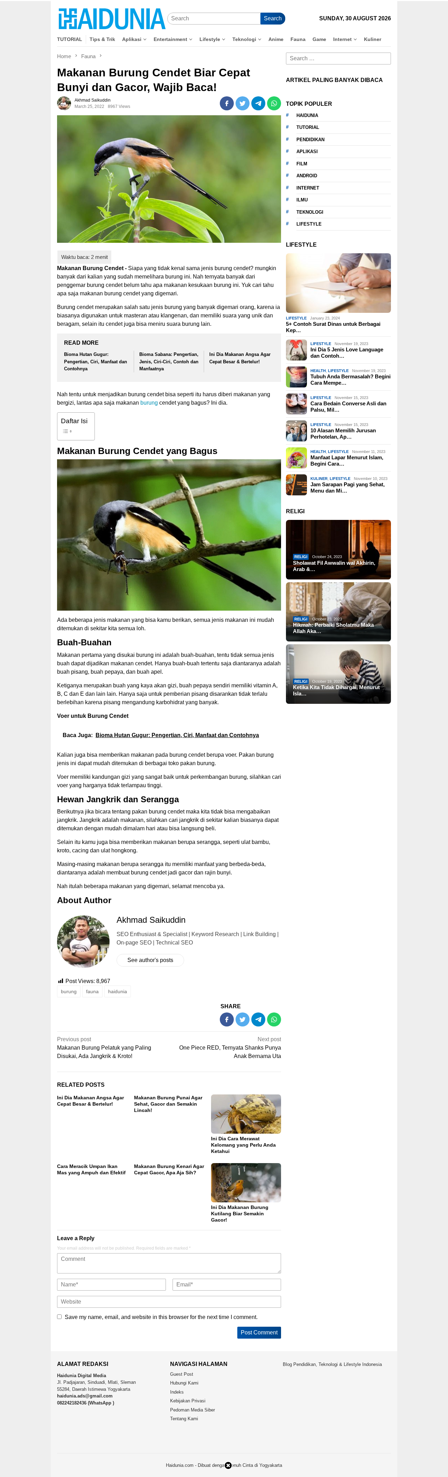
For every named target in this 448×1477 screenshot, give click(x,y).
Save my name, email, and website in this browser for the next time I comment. (161, 1317)
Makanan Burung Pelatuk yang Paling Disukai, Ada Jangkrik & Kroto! (104, 1047)
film (301, 163)
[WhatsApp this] (274, 103)
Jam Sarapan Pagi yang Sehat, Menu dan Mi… (347, 488)
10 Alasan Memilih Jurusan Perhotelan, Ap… (343, 434)
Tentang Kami (184, 1418)
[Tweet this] (243, 103)
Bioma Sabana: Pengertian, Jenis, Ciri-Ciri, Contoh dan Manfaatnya (168, 362)
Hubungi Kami (184, 1383)
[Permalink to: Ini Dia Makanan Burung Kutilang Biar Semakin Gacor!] (246, 1182)
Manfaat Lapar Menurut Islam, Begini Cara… (346, 461)
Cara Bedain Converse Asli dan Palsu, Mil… (348, 407)
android (306, 175)
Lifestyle (296, 318)
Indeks (177, 1392)
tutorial (307, 127)
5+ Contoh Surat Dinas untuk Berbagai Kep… (333, 327)
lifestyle (309, 224)
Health (318, 371)
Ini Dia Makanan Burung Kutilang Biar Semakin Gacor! (239, 1213)
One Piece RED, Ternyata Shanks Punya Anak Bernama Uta (230, 1047)
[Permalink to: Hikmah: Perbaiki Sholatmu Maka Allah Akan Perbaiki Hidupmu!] (338, 612)
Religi (300, 557)
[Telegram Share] (258, 103)
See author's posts (150, 960)
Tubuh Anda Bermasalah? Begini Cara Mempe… (350, 380)
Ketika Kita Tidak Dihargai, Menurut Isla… (336, 690)
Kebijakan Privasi (187, 1400)
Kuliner (319, 478)
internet (307, 188)
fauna (92, 991)
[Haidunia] (112, 18)
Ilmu (302, 199)
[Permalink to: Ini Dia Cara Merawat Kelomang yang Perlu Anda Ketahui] (246, 1114)
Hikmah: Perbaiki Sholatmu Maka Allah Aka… (333, 628)
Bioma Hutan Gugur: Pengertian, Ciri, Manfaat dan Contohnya (95, 362)
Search (273, 18)
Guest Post (181, 1374)
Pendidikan (310, 139)
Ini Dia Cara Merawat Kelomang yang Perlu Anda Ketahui (243, 1145)
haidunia (117, 991)
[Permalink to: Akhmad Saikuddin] (64, 103)
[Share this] (227, 103)
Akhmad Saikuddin (151, 920)
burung (149, 403)
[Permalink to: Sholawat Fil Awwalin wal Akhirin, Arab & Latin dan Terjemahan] (338, 549)
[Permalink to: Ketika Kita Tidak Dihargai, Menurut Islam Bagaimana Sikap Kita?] (338, 674)
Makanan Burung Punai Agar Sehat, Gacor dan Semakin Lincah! (168, 1104)
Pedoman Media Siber (192, 1410)
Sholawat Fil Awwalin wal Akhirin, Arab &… (334, 566)
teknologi (309, 212)
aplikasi (307, 151)
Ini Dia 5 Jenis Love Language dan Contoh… (346, 353)
